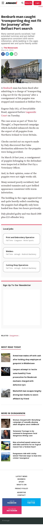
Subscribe (28, 3)
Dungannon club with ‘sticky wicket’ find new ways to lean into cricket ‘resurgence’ (27, 455)
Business (21, 479)
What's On (21, 484)
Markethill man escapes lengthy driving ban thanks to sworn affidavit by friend (27, 395)
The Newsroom (11, 48)
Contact (21, 495)
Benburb (7, 88)
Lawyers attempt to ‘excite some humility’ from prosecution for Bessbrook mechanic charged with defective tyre (25, 377)
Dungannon (14, 335)
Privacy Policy (21, 488)
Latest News (21, 476)
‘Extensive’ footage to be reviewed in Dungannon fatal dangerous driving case (25, 433)
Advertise (21, 492)
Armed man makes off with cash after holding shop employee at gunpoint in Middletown (27, 359)
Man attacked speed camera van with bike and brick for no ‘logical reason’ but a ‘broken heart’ (27, 444)
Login (37, 3)
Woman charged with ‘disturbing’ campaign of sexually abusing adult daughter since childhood (26, 422)
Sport (21, 482)
